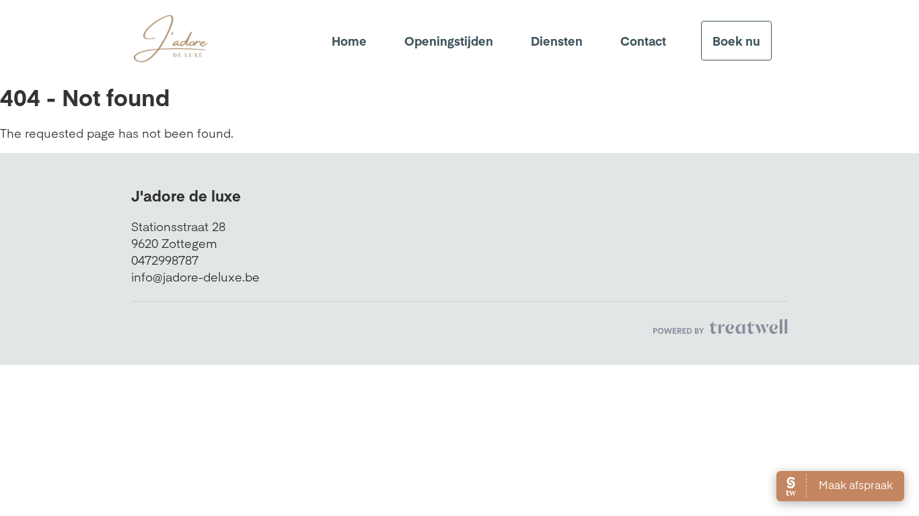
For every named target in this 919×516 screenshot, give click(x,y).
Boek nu (736, 40)
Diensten (557, 40)
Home (349, 40)
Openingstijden (448, 40)
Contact (643, 40)
